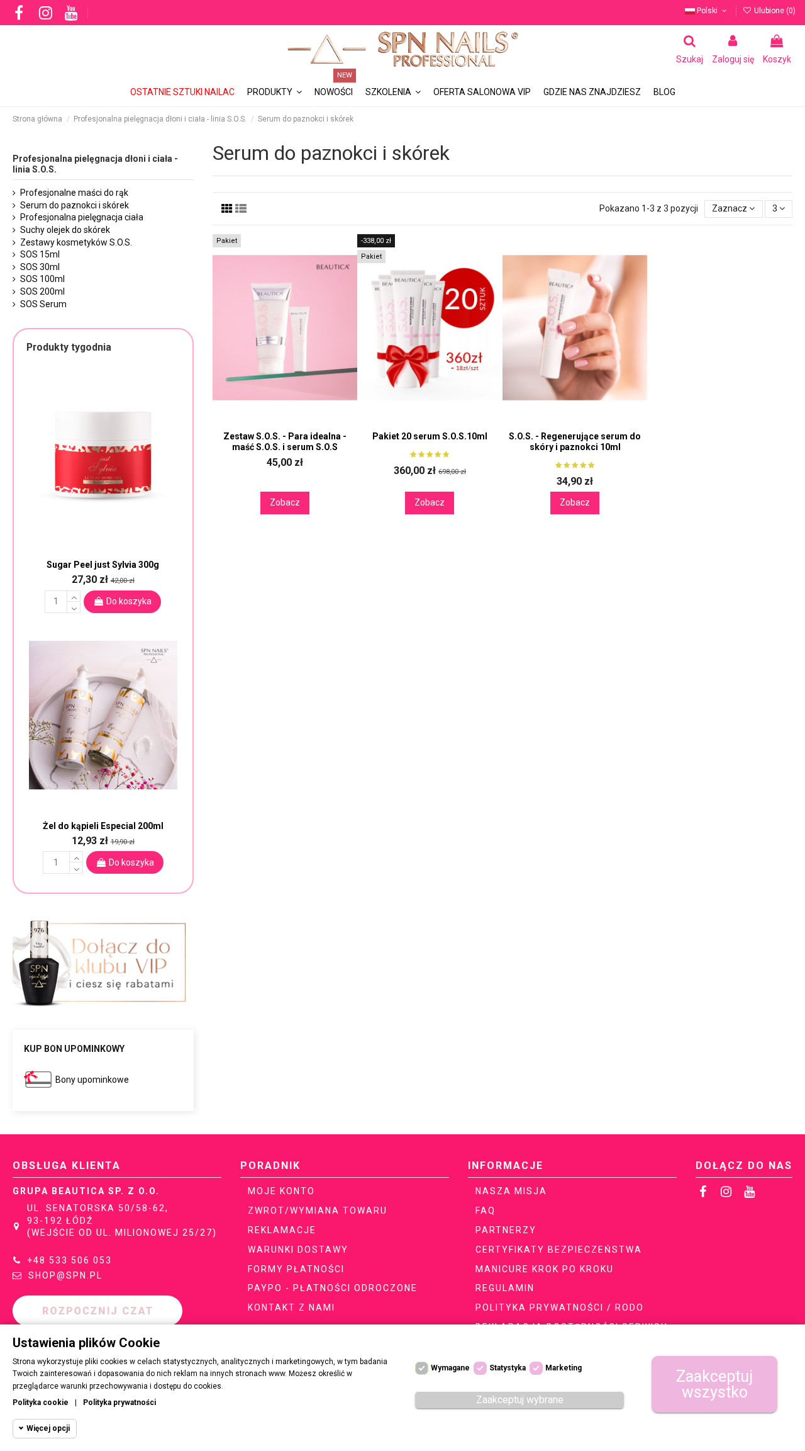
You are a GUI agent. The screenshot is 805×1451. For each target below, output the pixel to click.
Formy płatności (296, 1269)
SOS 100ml (42, 279)
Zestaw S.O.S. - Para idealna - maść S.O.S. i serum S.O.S (285, 441)
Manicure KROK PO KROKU (544, 1269)
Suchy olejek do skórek (65, 230)
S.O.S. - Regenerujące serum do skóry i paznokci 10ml (575, 441)
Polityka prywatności (119, 1402)
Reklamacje (282, 1230)
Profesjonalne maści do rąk (74, 193)
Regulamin (505, 1288)
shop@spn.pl (65, 1275)
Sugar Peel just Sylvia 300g (103, 565)
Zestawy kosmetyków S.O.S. (76, 242)
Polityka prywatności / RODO (559, 1307)
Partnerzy (505, 1230)
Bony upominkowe (92, 1080)
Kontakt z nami (291, 1307)
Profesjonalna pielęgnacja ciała (81, 217)
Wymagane (450, 1367)
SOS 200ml (42, 291)
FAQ (485, 1210)
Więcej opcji (48, 1428)
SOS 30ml (40, 267)
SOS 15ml (40, 254)
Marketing (563, 1367)
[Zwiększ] (73, 596)
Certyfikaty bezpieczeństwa (558, 1250)
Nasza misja (511, 1191)
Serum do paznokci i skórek (74, 205)
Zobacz (285, 502)
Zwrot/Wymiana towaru (317, 1210)
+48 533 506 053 (69, 1260)
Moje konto (281, 1191)
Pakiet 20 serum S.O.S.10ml (429, 436)
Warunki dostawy (298, 1250)
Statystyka (507, 1367)
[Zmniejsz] (73, 607)
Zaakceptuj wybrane (520, 1400)
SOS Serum (43, 304)
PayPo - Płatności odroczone (333, 1288)
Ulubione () (774, 10)
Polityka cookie (41, 1402)
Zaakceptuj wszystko (714, 1384)
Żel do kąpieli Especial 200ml (103, 826)
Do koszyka (129, 601)
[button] (393, 92)
